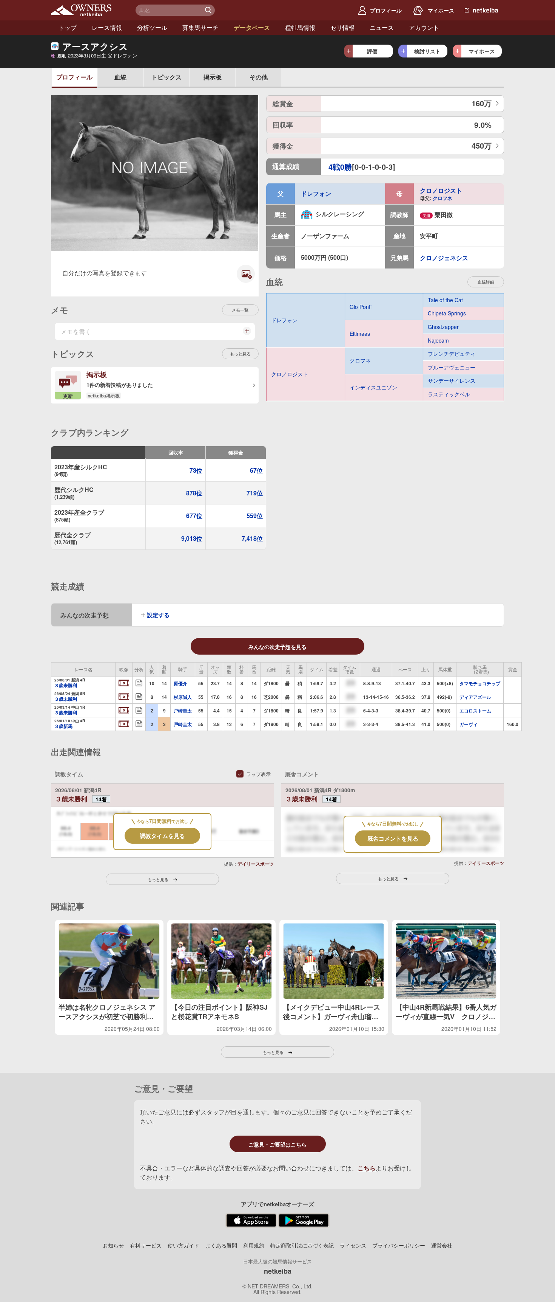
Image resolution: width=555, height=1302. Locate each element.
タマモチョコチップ (479, 683)
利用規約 (253, 1245)
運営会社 (441, 1245)
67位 (256, 470)
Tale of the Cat (445, 300)
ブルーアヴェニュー (451, 367)
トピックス (166, 77)
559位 (255, 515)
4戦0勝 (340, 166)
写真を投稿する (243, 279)
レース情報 (107, 27)
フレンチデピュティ (451, 353)
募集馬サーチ (200, 27)
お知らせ (113, 1245)
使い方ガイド (183, 1245)
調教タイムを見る (162, 836)
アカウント (424, 27)
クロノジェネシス (444, 257)
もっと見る (240, 354)
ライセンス (353, 1245)
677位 (194, 515)
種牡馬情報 (300, 27)
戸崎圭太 (183, 710)
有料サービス (146, 1245)
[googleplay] (304, 1221)
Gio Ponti (361, 306)
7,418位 (252, 538)
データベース (252, 27)
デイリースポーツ (255, 863)
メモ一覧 (240, 310)
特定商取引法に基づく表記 (302, 1245)
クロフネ (442, 198)
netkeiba (277, 1271)
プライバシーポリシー (398, 1245)
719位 (255, 493)
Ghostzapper (443, 327)
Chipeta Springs (447, 313)
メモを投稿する (246, 334)
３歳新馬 (63, 726)
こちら (367, 1168)
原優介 (180, 683)
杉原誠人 (183, 697)
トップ (68, 27)
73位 (196, 470)
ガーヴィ (468, 724)
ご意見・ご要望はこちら (277, 1144)
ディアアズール (475, 697)
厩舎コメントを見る (392, 838)
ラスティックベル (449, 394)
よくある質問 (221, 1245)
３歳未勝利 (65, 686)
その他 (259, 77)
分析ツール (152, 27)
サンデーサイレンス (451, 380)
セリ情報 (342, 27)
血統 (120, 77)
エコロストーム (475, 710)
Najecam (438, 340)
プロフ (74, 77)
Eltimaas (360, 333)
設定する (158, 615)
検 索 (209, 10)
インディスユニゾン (373, 387)
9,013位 (191, 538)
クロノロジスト (441, 190)
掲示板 (213, 77)
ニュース (382, 27)
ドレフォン (316, 193)
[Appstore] (251, 1221)
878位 (194, 493)
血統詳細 (486, 282)
